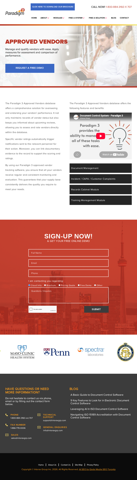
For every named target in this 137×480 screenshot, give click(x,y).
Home (41, 465)
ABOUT (44, 18)
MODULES (57, 18)
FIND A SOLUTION (97, 18)
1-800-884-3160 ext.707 (22, 418)
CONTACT (124, 18)
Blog (113, 18)
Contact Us (65, 465)
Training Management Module (88, 200)
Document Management (84, 168)
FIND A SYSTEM (75, 18)
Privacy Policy (93, 465)
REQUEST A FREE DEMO (30, 68)
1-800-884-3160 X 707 (119, 6)
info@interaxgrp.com (53, 430)
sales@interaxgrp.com (21, 438)
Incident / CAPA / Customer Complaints (93, 178)
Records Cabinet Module (85, 189)
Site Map (79, 465)
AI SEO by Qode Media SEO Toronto (97, 469)
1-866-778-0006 (18, 428)
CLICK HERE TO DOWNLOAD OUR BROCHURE (52, 7)
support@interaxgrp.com (54, 420)
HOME (34, 18)
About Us (52, 465)
